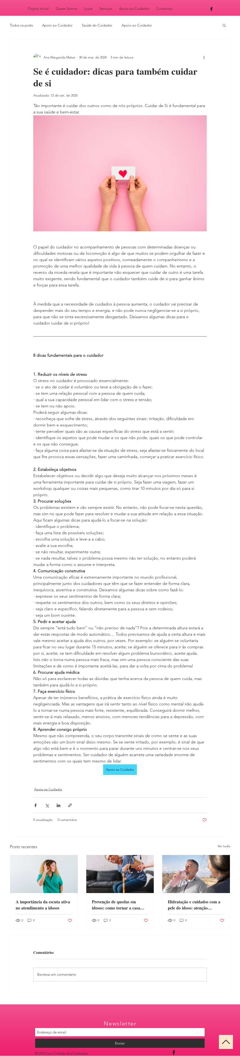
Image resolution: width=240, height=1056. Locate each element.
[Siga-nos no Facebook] (174, 1052)
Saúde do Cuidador (97, 25)
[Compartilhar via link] (70, 805)
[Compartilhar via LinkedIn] (58, 805)
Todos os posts (21, 25)
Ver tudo (224, 846)
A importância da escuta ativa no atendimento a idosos (43, 905)
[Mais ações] (204, 57)
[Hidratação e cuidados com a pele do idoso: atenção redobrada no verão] (196, 874)
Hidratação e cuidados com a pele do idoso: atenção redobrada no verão (194, 905)
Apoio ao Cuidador (57, 25)
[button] (224, 25)
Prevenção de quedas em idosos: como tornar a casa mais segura (116, 905)
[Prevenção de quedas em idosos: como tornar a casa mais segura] (120, 874)
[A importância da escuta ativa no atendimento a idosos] (44, 874)
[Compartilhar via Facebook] (35, 805)
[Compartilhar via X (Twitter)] (47, 805)
